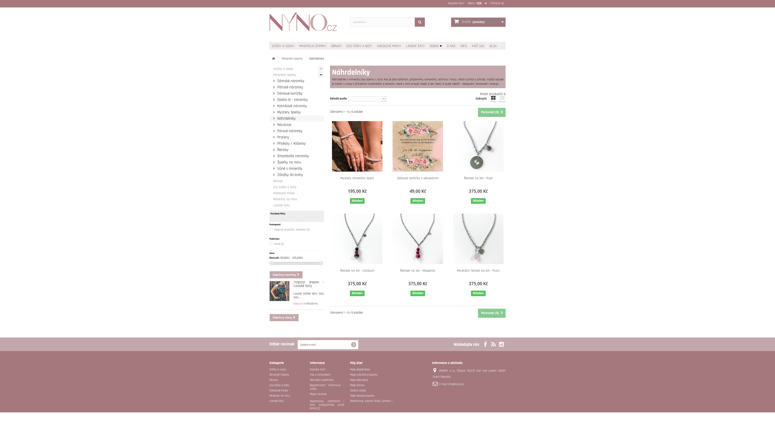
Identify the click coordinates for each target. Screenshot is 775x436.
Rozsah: (274, 258)
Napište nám (456, 3)
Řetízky (282, 149)
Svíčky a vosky (283, 46)
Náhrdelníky (286, 118)
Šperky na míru (288, 162)
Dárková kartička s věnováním (417, 178)
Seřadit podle (338, 99)
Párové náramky (289, 131)
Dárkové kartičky (289, 93)
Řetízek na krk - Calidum (357, 270)
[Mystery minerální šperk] (357, 146)
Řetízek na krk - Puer (478, 178)
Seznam (502, 101)
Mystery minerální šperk (357, 178)
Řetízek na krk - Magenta (417, 270)
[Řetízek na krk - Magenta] (417, 239)
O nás (451, 46)
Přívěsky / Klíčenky (291, 143)
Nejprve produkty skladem (292, 230)
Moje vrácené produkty (364, 375)
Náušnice (283, 124)
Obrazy (336, 46)
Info (464, 46)
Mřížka (493, 101)
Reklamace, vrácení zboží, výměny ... (372, 401)
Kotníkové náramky (291, 106)
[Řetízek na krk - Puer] (478, 146)
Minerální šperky (312, 46)
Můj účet (356, 363)
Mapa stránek (318, 394)
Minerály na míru (285, 199)
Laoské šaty (415, 46)
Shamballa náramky (292, 156)
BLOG (493, 46)
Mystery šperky (288, 112)
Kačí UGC (478, 46)
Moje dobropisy (359, 380)
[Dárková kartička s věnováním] (417, 146)
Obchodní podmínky (322, 380)
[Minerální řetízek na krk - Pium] (478, 239)
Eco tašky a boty (359, 46)
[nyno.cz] (306, 23)
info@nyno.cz (456, 384)
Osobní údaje (358, 390)
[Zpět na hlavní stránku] (273, 58)
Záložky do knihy (289, 174)
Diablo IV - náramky (292, 99)
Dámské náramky (290, 81)
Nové (279, 244)
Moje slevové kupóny (362, 396)
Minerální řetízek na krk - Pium (478, 270)
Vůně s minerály (289, 168)
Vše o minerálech (320, 375)
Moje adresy (357, 385)
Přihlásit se (497, 3)
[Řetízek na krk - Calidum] (357, 239)
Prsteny (282, 137)
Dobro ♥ (436, 46)
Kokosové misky (389, 46)
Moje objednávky (360, 369)
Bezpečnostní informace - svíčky (327, 387)
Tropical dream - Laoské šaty (308, 284)
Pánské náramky (289, 87)
